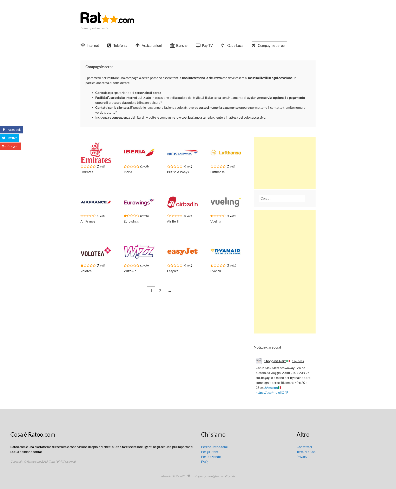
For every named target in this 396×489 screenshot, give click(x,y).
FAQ (204, 461)
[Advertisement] (285, 163)
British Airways (178, 172)
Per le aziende (211, 456)
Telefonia (120, 45)
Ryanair (215, 271)
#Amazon (271, 387)
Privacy (302, 456)
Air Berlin (173, 221)
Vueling (215, 221)
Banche (181, 45)
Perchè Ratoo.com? (214, 447)
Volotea (86, 271)
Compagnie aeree (271, 45)
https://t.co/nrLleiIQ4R (272, 392)
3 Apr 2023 (298, 361)
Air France (87, 221)
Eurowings (131, 221)
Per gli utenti (210, 452)
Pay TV (207, 45)
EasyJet (172, 271)
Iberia (128, 172)
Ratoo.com (110, 19)
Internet (93, 45)
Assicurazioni (152, 45)
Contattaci (304, 447)
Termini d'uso (306, 452)
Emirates (86, 172)
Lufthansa (217, 172)
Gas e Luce (235, 45)
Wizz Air (130, 271)
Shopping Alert (275, 361)
